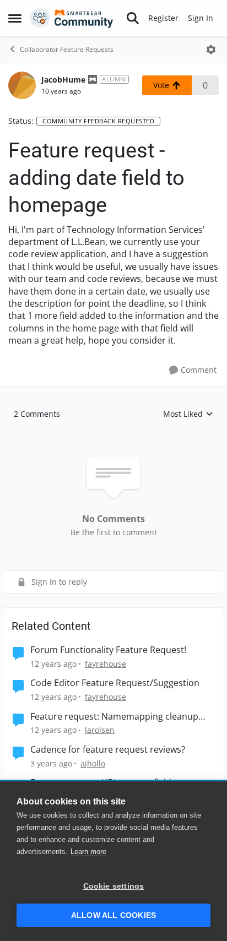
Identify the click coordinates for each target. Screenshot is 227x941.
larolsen (100, 730)
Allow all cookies (113, 915)
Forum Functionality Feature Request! (108, 650)
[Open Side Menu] (15, 18)
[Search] (132, 18)
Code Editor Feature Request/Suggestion (114, 683)
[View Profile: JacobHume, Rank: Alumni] (22, 85)
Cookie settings (113, 886)
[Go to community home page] (72, 18)
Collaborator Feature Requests (67, 49)
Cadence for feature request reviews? (107, 749)
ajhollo (92, 763)
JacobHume (63, 79)
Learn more (88, 851)
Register (163, 18)
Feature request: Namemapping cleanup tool (114, 716)
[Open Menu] (211, 49)
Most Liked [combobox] (188, 414)
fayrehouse (105, 664)
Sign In (200, 18)
